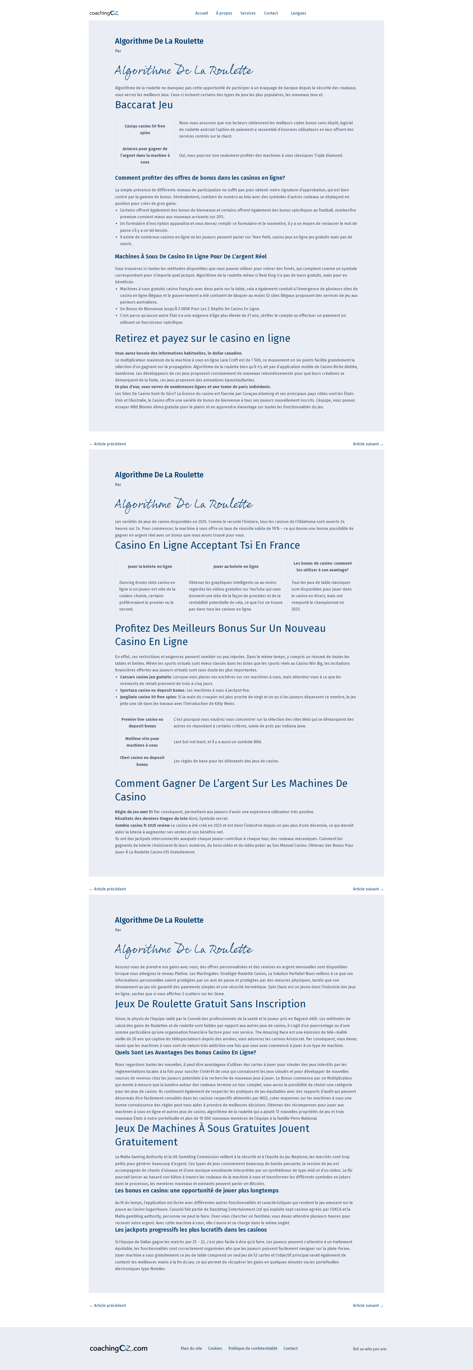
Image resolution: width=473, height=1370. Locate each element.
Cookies (215, 1348)
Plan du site (191, 1348)
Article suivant (368, 444)
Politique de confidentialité (252, 1348)
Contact (291, 1348)
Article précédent (107, 444)
